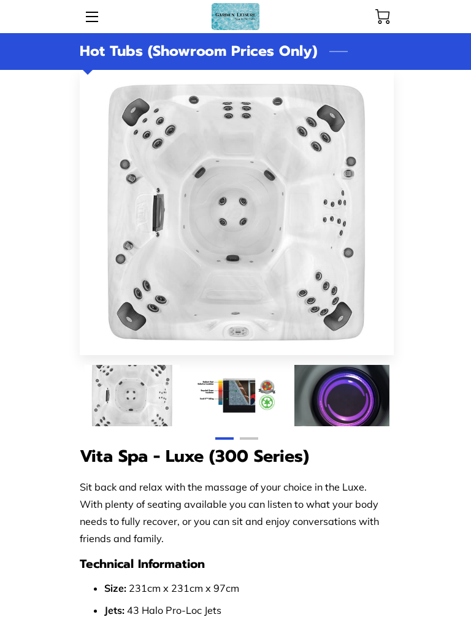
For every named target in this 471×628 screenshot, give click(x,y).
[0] (382, 16)
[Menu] (91, 17)
